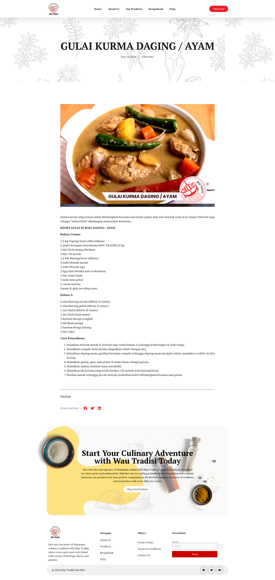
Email (175, 541)
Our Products (134, 9)
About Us (113, 9)
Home (98, 9)
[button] (85, 408)
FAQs (172, 9)
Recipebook (155, 9)
